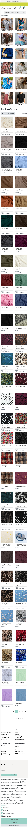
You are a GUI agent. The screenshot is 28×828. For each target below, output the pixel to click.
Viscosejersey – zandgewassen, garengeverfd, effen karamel (7, 190)
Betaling (3, 770)
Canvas (3, 749)
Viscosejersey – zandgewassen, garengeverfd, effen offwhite (21, 268)
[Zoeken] (24, 12)
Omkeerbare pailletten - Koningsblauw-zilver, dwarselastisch (21, 663)
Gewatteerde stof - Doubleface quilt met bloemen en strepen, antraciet (21, 328)
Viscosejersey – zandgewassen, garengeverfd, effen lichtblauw (21, 170)
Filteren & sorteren (9, 113)
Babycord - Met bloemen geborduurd (21, 486)
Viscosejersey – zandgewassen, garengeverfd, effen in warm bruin (21, 229)
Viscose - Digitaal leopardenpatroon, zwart (20, 584)
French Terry (18, 736)
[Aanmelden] (15, 8)
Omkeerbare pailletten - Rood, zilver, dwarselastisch (21, 643)
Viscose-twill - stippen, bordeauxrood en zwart (20, 407)
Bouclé (17, 748)
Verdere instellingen (6, 816)
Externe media (6, 812)
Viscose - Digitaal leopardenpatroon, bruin (6, 604)
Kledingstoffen (19, 751)
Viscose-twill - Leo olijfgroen (6, 387)
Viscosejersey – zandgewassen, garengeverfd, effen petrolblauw (7, 229)
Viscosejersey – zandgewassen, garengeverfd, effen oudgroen (21, 288)
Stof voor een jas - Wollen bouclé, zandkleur (6, 150)
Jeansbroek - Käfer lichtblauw (6, 624)
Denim (17, 734)
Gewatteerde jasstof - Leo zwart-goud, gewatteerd (7, 525)
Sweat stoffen (5, 737)
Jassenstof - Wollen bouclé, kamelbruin (20, 130)
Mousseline (4, 739)
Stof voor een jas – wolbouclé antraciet (7, 170)
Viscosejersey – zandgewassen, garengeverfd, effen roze (7, 308)
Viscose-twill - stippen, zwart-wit (6, 426)
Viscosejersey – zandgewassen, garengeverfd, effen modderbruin (21, 209)
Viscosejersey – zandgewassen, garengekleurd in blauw (20, 308)
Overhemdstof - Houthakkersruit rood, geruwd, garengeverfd (7, 466)
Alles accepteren (14, 819)
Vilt (2, 748)
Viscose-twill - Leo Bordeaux (20, 387)
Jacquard (17, 749)
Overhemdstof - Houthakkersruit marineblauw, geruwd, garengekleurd (20, 466)
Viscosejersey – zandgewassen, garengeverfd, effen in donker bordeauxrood (7, 288)
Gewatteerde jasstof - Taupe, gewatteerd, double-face (21, 545)
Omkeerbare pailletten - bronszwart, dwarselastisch (5, 643)
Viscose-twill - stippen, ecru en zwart (5, 407)
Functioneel (6, 807)
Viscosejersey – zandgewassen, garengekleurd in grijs (7, 249)
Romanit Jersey (19, 739)
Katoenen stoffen (6, 732)
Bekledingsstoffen (6, 754)
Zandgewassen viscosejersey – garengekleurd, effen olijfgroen (7, 268)
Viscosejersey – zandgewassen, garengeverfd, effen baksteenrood (7, 209)
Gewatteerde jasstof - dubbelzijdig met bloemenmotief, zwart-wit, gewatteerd (21, 505)
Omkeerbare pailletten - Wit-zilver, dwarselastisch (7, 683)
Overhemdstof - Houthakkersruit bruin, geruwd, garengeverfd (6, 486)
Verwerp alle (14, 822)
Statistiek (5, 809)
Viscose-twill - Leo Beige (20, 367)
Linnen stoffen (5, 734)
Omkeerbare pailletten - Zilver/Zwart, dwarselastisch (19, 624)
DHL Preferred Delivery (9, 813)
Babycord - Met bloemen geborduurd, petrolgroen (5, 505)
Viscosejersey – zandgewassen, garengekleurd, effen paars (21, 249)
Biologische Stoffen (20, 753)
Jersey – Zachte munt (20, 683)
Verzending (3, 767)
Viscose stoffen (5, 736)
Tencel (17, 746)
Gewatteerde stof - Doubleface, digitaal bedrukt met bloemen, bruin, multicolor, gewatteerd (21, 426)
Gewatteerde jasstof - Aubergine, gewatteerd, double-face (21, 565)
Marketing (5, 810)
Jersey (17, 732)
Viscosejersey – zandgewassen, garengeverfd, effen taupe (21, 190)
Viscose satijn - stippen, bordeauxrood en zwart (6, 347)
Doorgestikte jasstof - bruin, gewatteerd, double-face (7, 565)
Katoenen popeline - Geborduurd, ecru (7, 545)
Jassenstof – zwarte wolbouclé (21, 150)
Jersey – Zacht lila (6, 702)
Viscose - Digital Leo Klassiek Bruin (7, 584)
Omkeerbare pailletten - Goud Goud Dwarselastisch (7, 663)
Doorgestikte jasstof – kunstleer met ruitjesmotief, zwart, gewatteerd (21, 446)
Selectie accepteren (14, 825)
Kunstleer (3, 751)
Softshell (3, 753)
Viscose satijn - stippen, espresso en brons (21, 347)
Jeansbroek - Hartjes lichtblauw (21, 604)
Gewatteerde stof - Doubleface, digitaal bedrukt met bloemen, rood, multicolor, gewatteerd (7, 446)
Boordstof (18, 737)
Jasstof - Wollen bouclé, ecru (6, 130)
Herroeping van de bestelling (9, 774)
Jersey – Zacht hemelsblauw (19, 703)
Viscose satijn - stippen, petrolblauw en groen (7, 367)
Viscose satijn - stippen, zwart (19, 525)
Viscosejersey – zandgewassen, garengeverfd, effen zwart (7, 328)
